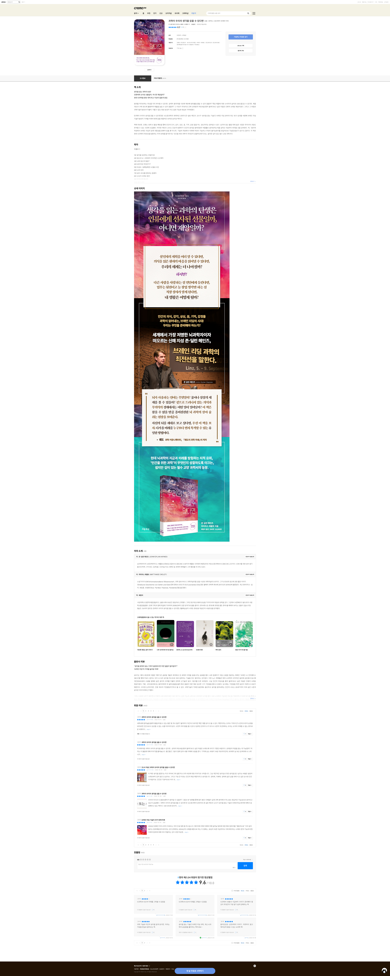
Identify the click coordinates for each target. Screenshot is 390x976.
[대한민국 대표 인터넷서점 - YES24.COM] (3, 2)
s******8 (150, 719)
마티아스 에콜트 (179, 24)
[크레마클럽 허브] (254, 13)
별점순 (251, 711)
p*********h (244, 915)
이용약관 (136, 969)
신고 (164, 719)
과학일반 (184, 35)
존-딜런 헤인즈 (172, 24)
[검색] (19, 2)
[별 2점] (141, 859)
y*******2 (150, 770)
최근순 (241, 711)
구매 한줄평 (236, 891)
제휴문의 (168, 969)
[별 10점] (150, 859)
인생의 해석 (199, 650)
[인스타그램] (255, 966)
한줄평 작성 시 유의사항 (252, 859)
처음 (138, 711)
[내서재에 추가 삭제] (151, 644)
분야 (23, 2)
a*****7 (204, 938)
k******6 (150, 745)
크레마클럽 (140, 8)
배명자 (186, 24)
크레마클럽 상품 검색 (214, 13)
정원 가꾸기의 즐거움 (241, 650)
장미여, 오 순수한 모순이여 (184, 650)
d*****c (149, 822)
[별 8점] (147, 859)
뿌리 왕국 (218, 650)
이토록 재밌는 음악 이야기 (145, 650)
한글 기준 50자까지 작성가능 (145, 864)
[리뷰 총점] (173, 27)
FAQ (173, 969)
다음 (156, 711)
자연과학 (179, 35)
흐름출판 (193, 24)
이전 (140, 711)
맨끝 (158, 711)
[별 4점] (143, 859)
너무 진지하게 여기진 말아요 (165, 650)
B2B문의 (162, 969)
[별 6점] (145, 859)
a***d (246, 938)
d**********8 (160, 915)
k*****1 (162, 938)
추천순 (246, 711)
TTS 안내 (182, 48)
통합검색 (10, 2)
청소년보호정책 (154, 969)
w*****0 (149, 796)
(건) (182, 27)
